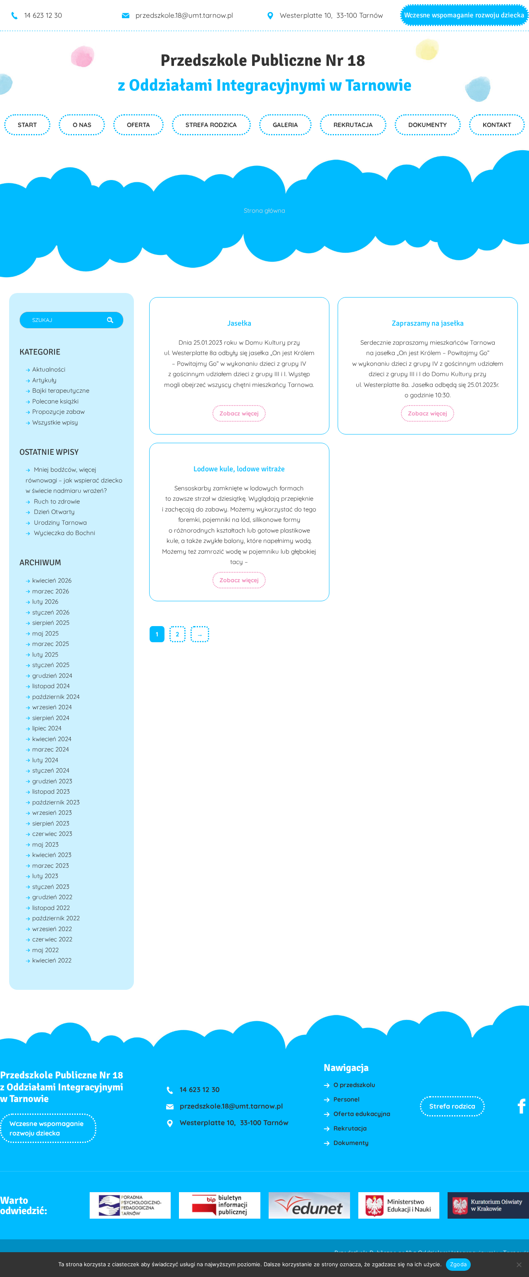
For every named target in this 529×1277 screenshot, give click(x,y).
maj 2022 (45, 950)
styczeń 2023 (50, 887)
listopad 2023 (51, 791)
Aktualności (48, 369)
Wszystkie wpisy (55, 422)
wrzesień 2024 (52, 707)
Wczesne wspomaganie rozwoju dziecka (464, 15)
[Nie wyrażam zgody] (519, 1264)
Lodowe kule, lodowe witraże (239, 468)
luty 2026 (45, 601)
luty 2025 (45, 654)
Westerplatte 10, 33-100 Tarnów (331, 15)
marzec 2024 (50, 749)
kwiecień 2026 (51, 580)
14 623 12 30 (43, 15)
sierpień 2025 (50, 622)
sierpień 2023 (50, 823)
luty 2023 (45, 876)
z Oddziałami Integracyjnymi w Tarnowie (265, 85)
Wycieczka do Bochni (64, 533)
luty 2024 (45, 760)
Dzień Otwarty (54, 512)
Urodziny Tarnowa (60, 522)
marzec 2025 (50, 644)
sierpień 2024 (50, 718)
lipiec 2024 (47, 728)
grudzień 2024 (52, 675)
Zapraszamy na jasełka (428, 323)
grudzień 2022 (52, 897)
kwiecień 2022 (51, 960)
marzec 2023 (50, 865)
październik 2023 (56, 802)
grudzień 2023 (52, 781)
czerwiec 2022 (52, 939)
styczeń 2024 (50, 770)
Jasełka (239, 323)
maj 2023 (45, 844)
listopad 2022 (51, 908)
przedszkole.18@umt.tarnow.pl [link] (184, 15)
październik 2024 (56, 697)
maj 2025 (45, 633)
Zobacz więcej (239, 413)
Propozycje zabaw (58, 411)
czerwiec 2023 (52, 834)
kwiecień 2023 (51, 855)
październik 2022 (56, 918)
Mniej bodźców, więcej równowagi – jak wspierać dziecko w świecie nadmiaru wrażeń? (74, 480)
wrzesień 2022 (52, 929)
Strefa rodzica (452, 1106)
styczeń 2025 (50, 665)
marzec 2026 (50, 591)
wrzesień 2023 (52, 812)
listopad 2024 (51, 686)
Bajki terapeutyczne (60, 390)
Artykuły (44, 380)
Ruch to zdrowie (57, 501)
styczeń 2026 (50, 612)
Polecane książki (55, 401)
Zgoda (458, 1264)
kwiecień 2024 (51, 739)
